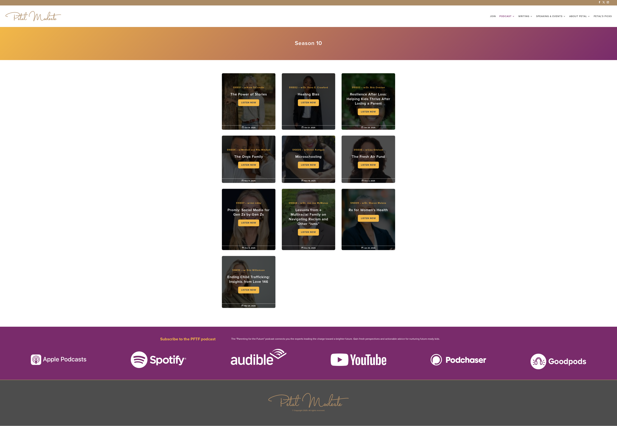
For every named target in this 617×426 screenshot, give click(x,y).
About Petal (578, 16)
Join (493, 16)
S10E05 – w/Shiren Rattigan (308, 159)
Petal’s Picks (603, 16)
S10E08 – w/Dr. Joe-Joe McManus (308, 219)
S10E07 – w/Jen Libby (248, 215)
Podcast (505, 16)
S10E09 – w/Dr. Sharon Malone (368, 212)
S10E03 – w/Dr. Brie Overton (368, 101)
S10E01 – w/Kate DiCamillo (248, 97)
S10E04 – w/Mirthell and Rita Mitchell (248, 159)
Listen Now (248, 102)
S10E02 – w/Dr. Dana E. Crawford (308, 97)
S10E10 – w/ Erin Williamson (248, 282)
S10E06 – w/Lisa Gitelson (368, 159)
